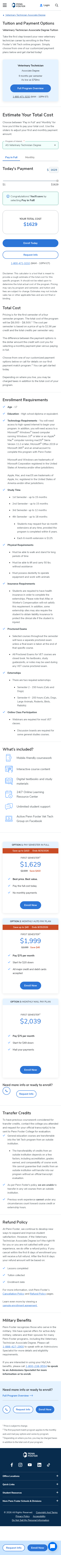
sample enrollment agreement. (20, 1305)
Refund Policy (38, 1294)
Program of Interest (14, 141)
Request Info (30, 254)
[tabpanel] (30, 185)
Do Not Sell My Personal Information (30, 1520)
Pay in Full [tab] (11, 157)
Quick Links (8, 1484)
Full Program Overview (30, 88)
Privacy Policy (23, 1516)
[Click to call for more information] (6, 1091)
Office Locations (11, 1476)
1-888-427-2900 (13, 1346)
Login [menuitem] (47, 5)
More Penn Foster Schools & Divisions (22, 1501)
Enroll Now (30, 905)
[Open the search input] (56, 5)
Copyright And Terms (47, 1512)
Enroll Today (30, 243)
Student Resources (12, 1492)
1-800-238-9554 (36, 1366)
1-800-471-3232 (21, 96)
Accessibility (39, 1516)
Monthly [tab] (29, 157)
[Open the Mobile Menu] (5, 5)
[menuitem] (19, 5)
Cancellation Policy (13, 1294)
